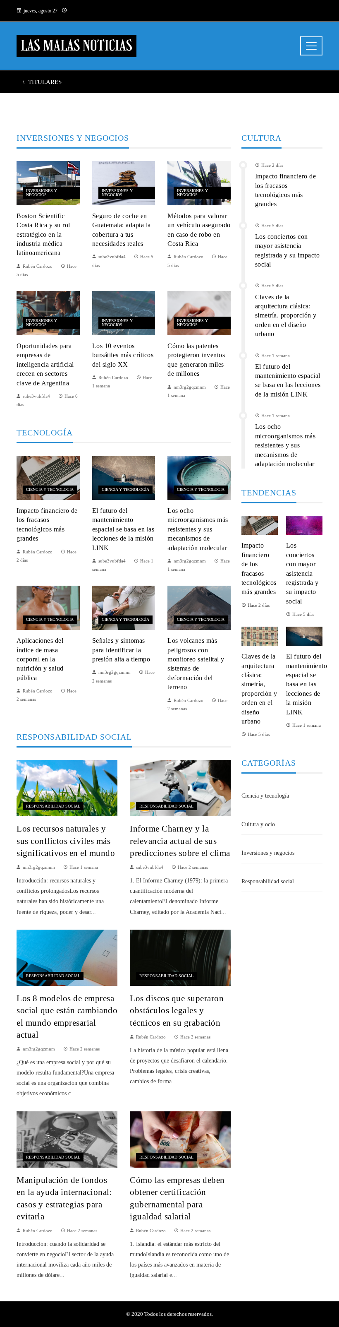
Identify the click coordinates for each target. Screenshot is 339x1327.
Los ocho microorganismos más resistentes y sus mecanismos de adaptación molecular (197, 529)
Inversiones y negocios (41, 192)
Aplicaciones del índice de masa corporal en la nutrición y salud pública (40, 659)
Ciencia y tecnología (50, 489)
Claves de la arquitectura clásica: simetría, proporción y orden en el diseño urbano (286, 315)
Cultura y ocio (258, 824)
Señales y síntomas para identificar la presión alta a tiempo (121, 650)
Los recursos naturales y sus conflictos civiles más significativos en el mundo (66, 840)
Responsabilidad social (53, 806)
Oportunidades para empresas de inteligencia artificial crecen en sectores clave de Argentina (45, 364)
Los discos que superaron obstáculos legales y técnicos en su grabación (177, 1010)
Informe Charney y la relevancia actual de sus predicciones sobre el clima (180, 840)
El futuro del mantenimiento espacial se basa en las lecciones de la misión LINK (123, 529)
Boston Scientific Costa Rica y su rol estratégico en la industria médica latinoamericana (43, 234)
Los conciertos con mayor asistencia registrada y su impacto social (302, 573)
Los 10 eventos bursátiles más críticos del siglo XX (123, 355)
